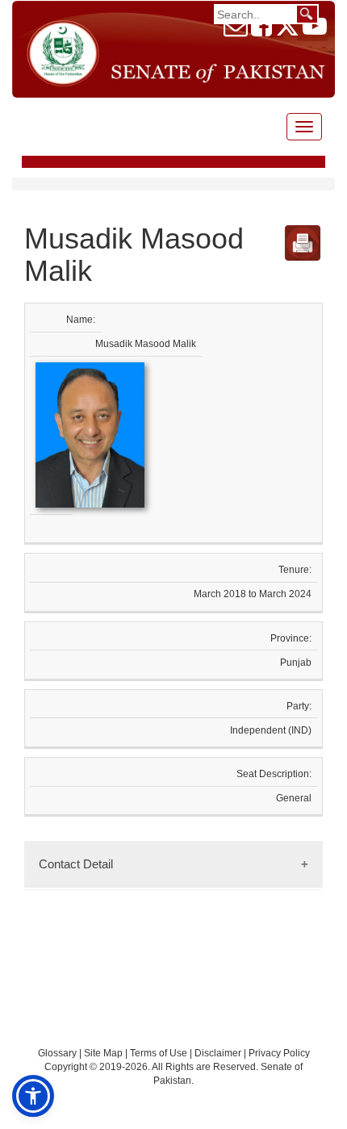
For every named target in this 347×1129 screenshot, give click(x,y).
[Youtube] (315, 30)
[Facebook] (261, 30)
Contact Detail (76, 864)
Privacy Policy (279, 1053)
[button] (33, 1096)
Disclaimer (219, 1053)
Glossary (57, 1053)
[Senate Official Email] (236, 30)
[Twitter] (287, 30)
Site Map (103, 1053)
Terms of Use (160, 1053)
